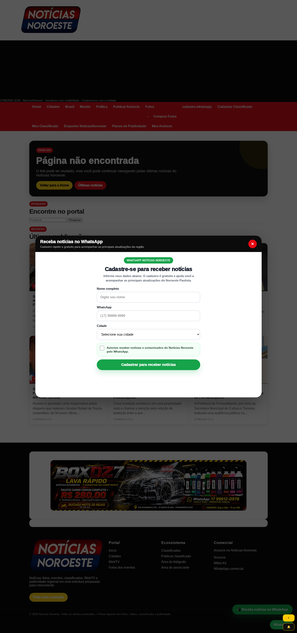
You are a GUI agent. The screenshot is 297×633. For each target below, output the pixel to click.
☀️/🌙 (289, 617)
